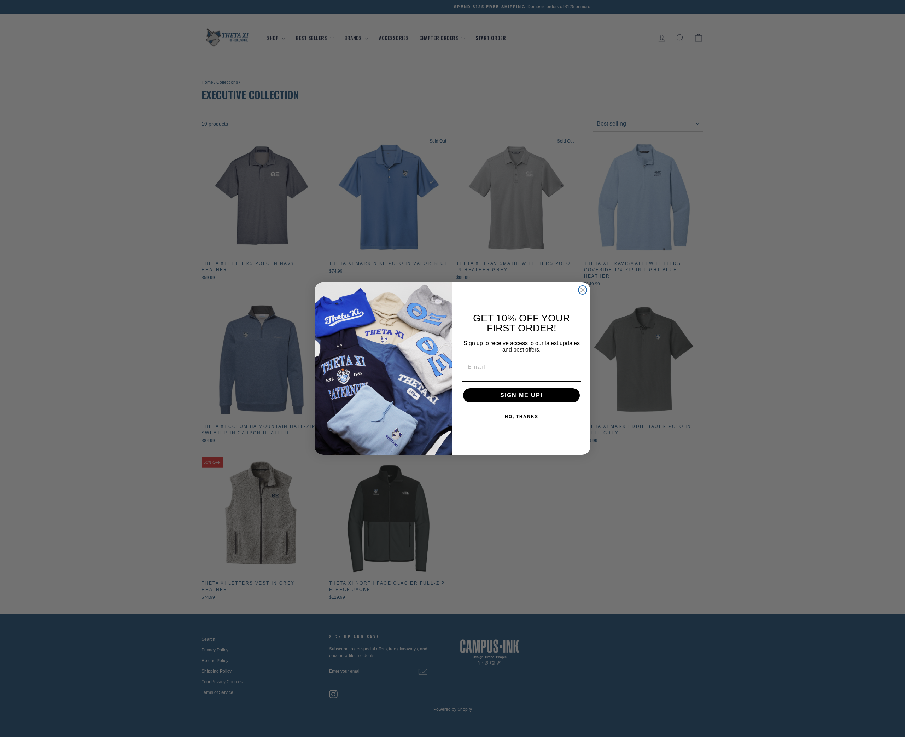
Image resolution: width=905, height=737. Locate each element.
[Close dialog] (582, 290)
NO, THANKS (521, 416)
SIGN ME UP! (521, 395)
